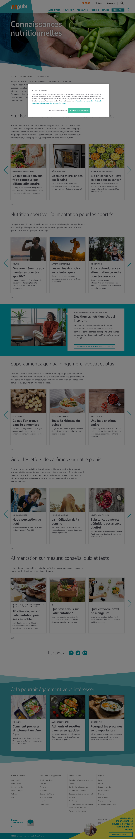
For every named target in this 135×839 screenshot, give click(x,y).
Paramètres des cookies (58, 110)
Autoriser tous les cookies (79, 110)
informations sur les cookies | (84, 101)
